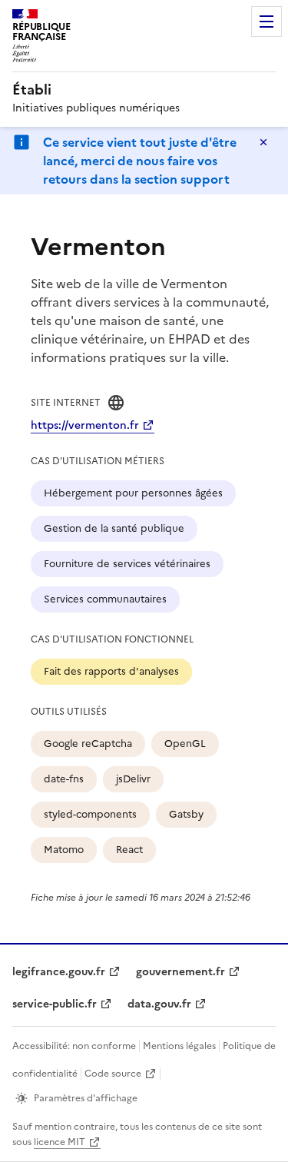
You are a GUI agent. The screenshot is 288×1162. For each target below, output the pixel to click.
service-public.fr (54, 1004)
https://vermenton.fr (85, 425)
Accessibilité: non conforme (74, 1046)
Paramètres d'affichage (85, 1098)
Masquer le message (263, 142)
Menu (266, 21)
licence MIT (59, 1142)
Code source (112, 1074)
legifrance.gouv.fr (58, 972)
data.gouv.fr (159, 1004)
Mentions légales (179, 1046)
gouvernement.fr (180, 972)
